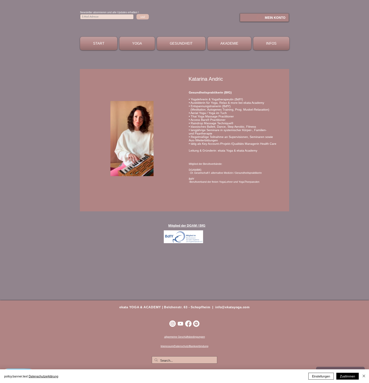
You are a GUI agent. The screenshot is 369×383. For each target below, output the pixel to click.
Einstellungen (321, 376)
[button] (137, 43)
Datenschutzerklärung (43, 376)
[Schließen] (363, 376)
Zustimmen (347, 376)
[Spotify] (196, 323)
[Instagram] (172, 323)
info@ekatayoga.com (232, 307)
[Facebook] (188, 323)
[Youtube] (180, 323)
